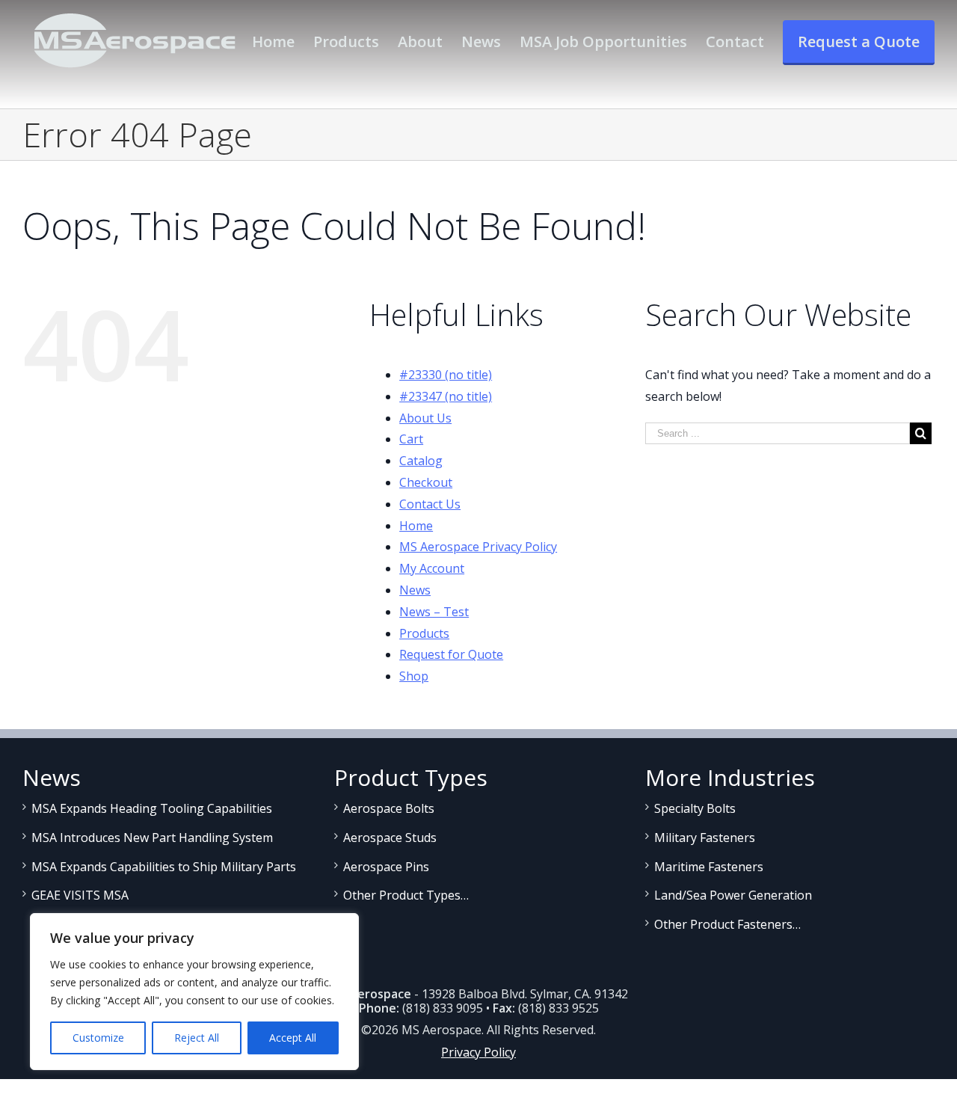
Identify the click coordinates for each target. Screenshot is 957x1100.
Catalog (421, 460)
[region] (194, 991)
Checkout (425, 482)
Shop (413, 676)
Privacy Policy (478, 1052)
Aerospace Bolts (388, 808)
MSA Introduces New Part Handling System (152, 837)
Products (424, 633)
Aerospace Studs (390, 837)
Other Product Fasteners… (727, 924)
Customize (98, 1037)
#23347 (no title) (445, 396)
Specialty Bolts (695, 808)
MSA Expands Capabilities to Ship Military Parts (163, 866)
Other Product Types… (406, 895)
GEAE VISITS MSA (80, 895)
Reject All (196, 1037)
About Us (425, 418)
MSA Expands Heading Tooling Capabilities (151, 808)
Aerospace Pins (386, 866)
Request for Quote (451, 654)
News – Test (434, 611)
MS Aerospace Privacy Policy (478, 546)
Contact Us (430, 504)
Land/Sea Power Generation (733, 895)
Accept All (292, 1037)
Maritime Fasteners (708, 866)
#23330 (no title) (445, 374)
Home (416, 525)
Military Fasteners (704, 837)
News (415, 590)
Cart (411, 439)
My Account (431, 568)
